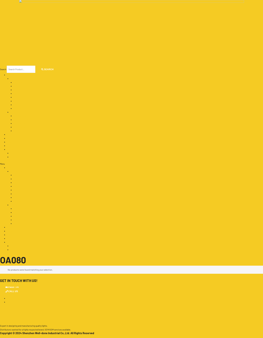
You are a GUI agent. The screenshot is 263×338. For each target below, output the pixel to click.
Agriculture (18, 82)
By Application (16, 78)
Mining (16, 97)
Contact (10, 145)
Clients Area (12, 149)
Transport (17, 108)
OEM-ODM (7, 308)
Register (14, 157)
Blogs (4, 312)
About (9, 142)
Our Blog (10, 138)
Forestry (17, 93)
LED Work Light (20, 115)
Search (3, 69)
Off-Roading (18, 104)
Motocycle (18, 101)
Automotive (18, 86)
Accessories (19, 130)
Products (11, 74)
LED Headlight (19, 127)
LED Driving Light (21, 119)
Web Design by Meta (15, 336)
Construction (19, 89)
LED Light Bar (19, 123)
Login (12, 153)
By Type (13, 112)
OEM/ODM (11, 134)
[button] (131, 164)
